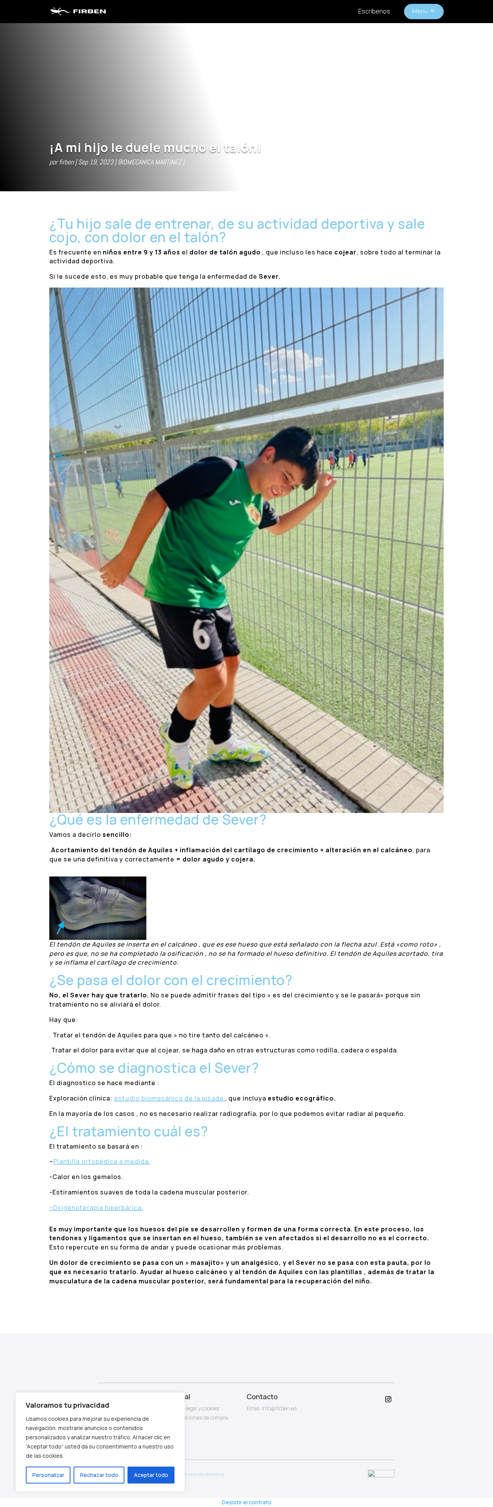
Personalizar (48, 1475)
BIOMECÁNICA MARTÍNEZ (149, 161)
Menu (420, 11)
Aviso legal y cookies (196, 1408)
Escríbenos (374, 11)
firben (66, 161)
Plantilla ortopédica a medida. (102, 1161)
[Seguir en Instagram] (388, 1399)
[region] (100, 1442)
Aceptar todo (151, 1475)
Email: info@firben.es (271, 1408)
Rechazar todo (99, 1475)
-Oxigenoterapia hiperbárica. (96, 1207)
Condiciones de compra (200, 1417)
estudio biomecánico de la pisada (169, 1098)
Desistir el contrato (247, 1502)
